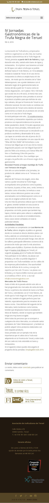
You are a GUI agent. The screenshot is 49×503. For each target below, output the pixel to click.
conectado (27, 367)
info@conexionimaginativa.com (17, 279)
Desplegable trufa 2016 (35, 350)
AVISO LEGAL (32, 499)
